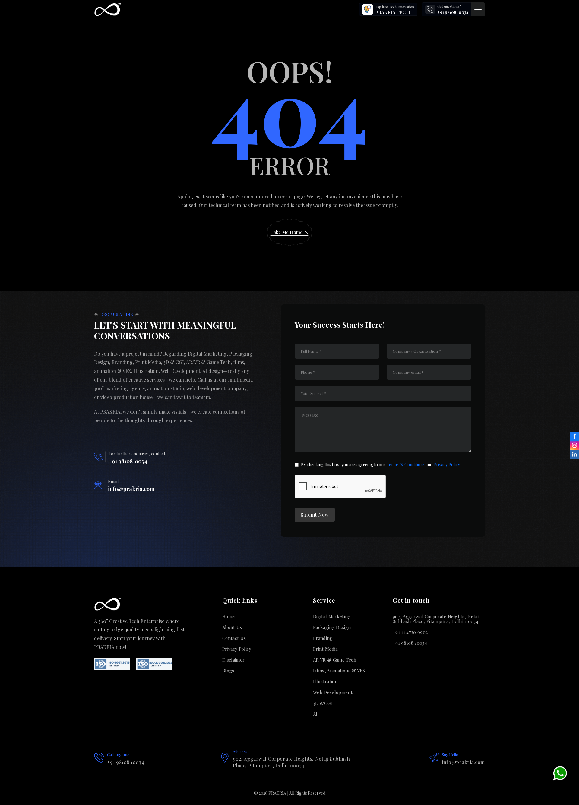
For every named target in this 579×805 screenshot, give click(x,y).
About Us (232, 627)
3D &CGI (322, 703)
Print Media (325, 649)
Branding (323, 638)
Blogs (228, 671)
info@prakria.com (131, 488)
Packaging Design (332, 627)
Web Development (333, 692)
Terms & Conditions (406, 464)
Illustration (325, 681)
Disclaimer (233, 660)
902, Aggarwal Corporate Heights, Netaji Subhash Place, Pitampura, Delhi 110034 (436, 618)
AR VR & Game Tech (334, 660)
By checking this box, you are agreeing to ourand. (380, 464)
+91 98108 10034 (452, 12)
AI (315, 714)
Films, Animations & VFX (339, 671)
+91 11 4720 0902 (410, 632)
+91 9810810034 (128, 461)
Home (228, 616)
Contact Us (234, 638)
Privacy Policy (446, 464)
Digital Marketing (332, 616)
